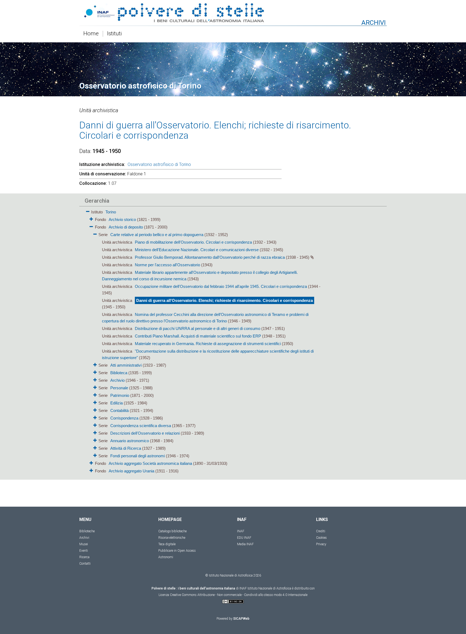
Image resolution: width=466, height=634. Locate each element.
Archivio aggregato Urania (131, 471)
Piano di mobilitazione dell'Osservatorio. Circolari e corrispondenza (193, 242)
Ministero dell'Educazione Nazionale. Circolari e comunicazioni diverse (197, 249)
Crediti (320, 531)
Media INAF (245, 544)
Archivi (84, 538)
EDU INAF (244, 538)
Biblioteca (118, 372)
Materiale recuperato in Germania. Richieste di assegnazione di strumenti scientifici (208, 343)
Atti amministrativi (126, 365)
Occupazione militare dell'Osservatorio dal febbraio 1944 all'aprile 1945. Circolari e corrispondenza (221, 286)
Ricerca (84, 557)
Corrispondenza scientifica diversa (140, 425)
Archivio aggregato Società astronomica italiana (150, 463)
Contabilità (119, 410)
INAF (240, 531)
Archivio (117, 380)
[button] (88, 210)
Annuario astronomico (129, 440)
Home (91, 34)
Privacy (321, 544)
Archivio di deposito (126, 227)
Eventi (83, 551)
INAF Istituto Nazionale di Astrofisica (265, 588)
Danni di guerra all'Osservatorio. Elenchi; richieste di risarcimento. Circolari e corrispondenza (224, 300)
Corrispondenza (124, 418)
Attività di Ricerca (125, 448)
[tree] (202, 341)
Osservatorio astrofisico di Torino (159, 164)
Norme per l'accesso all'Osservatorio (167, 265)
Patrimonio (119, 395)
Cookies (321, 538)
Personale (119, 388)
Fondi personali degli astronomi (137, 456)
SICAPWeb (241, 619)
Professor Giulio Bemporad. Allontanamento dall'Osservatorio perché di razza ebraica (210, 257)
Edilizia (116, 403)
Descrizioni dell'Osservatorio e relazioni (145, 433)
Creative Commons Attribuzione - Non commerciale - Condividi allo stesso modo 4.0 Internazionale (238, 595)
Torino (110, 212)
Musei (83, 544)
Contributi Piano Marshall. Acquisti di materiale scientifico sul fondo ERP (198, 336)
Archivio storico (122, 219)
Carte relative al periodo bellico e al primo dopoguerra (156, 234)
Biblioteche (87, 531)
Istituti (114, 34)
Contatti (85, 563)
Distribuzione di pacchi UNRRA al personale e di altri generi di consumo (197, 328)
